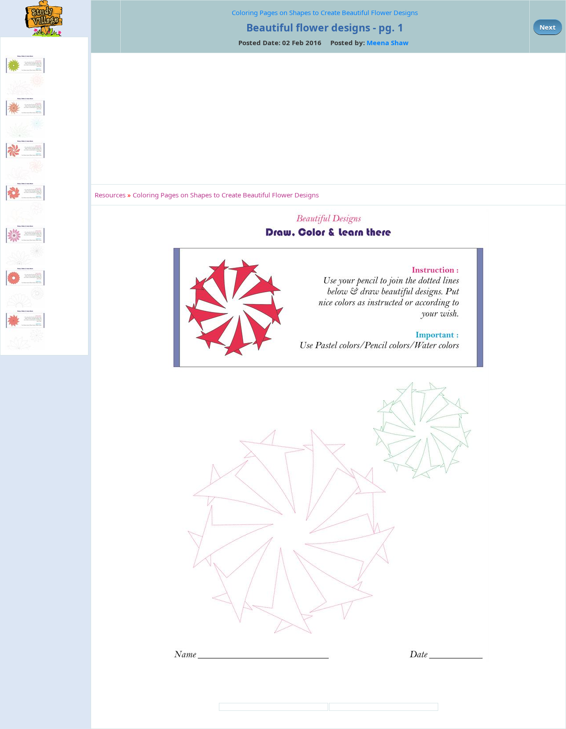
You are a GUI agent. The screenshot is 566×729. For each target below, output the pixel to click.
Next (547, 27)
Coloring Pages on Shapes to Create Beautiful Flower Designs (325, 12)
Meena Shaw (388, 42)
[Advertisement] (328, 119)
